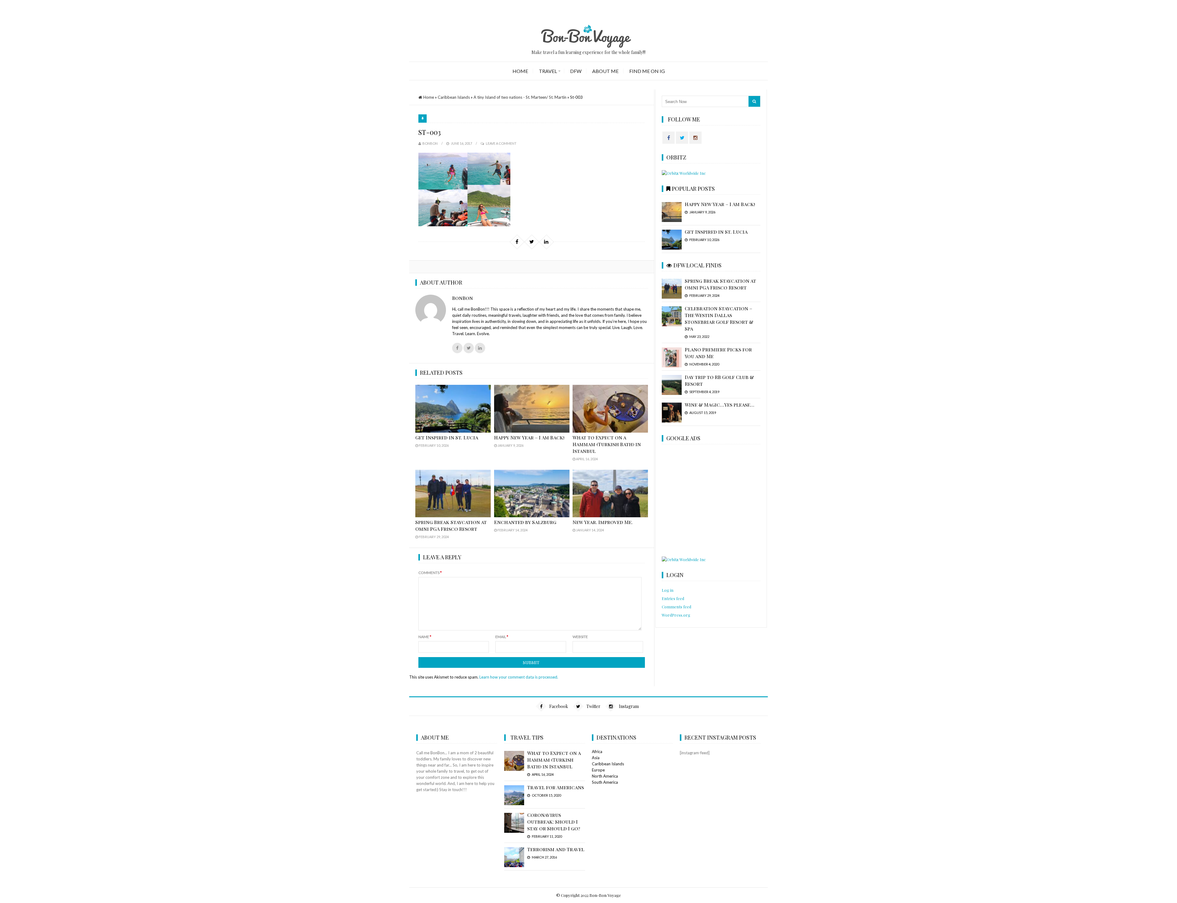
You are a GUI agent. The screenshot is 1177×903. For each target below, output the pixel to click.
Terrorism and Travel (555, 849)
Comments (430, 572)
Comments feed (676, 606)
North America (605, 776)
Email (501, 636)
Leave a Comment (501, 143)
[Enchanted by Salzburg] (531, 494)
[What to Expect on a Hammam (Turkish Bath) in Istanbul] (610, 409)
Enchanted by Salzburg (525, 522)
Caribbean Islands (454, 97)
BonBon (430, 143)
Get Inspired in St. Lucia (446, 437)
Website (580, 636)
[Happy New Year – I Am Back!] (531, 409)
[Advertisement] (711, 501)
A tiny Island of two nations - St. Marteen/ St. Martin (520, 97)
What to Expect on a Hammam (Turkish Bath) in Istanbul (607, 444)
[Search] (754, 101)
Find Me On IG (647, 71)
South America (605, 782)
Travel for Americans (555, 787)
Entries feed (673, 598)
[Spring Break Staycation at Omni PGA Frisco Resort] (453, 494)
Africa (597, 751)
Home (520, 71)
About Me (605, 71)
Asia (596, 757)
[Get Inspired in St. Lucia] (453, 409)
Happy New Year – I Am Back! (529, 437)
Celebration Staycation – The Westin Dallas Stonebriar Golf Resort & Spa (719, 318)
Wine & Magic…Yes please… (719, 404)
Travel (548, 71)
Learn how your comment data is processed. (518, 677)
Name (424, 636)
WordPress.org (676, 615)
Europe (598, 769)
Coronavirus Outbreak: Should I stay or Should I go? (553, 822)
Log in (667, 590)
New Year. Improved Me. (603, 522)
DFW (575, 71)
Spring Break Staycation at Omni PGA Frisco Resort (451, 525)
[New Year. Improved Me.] (610, 494)
